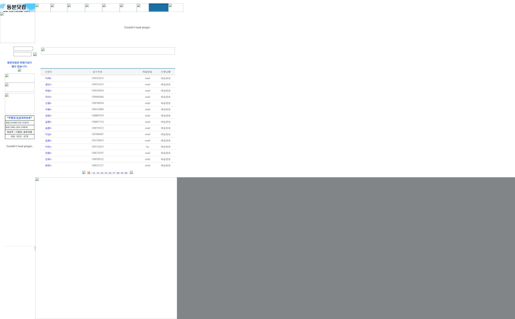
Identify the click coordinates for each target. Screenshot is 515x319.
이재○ (48, 78)
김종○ (48, 121)
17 (113, 173)
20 (125, 173)
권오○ (48, 84)
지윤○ (48, 109)
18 (117, 173)
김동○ (48, 140)
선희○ (48, 159)
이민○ (48, 146)
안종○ (48, 153)
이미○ (48, 96)
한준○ (48, 165)
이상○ (48, 134)
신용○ (48, 103)
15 (105, 173)
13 (97, 173)
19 (121, 173)
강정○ (48, 115)
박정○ (48, 90)
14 (101, 173)
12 (93, 173)
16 (109, 173)
